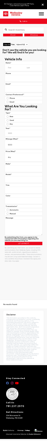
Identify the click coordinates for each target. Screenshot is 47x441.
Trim (7, 185)
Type (8, 113)
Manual (13, 214)
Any (11, 124)
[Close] (42, 4)
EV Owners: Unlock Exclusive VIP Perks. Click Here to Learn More (19, 4)
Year (8, 128)
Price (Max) (11, 151)
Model (9, 174)
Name (8, 63)
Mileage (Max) (12, 139)
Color (8, 196)
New (11, 116)
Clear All (7, 44)
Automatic (14, 210)
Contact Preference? (15, 95)
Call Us (24, 21)
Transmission (12, 206)
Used (12, 120)
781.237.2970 (15, 406)
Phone (8, 73)
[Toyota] (5, 13)
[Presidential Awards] (23, 394)
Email (8, 84)
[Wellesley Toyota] (18, 14)
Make (8, 164)
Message (9, 218)
